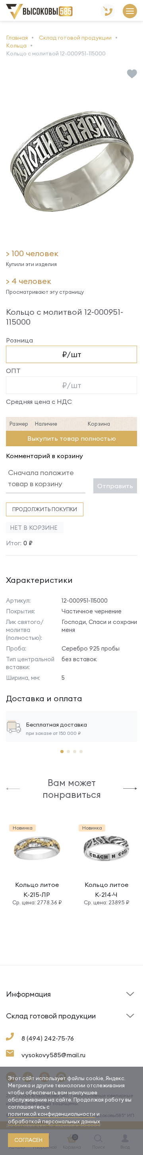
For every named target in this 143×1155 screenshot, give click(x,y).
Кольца (16, 1028)
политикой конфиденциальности (51, 1114)
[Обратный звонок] (107, 11)
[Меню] (130, 11)
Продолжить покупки (44, 509)
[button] (13, 788)
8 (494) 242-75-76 (47, 1038)
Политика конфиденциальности (100, 1022)
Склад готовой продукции (27, 999)
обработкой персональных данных (54, 1121)
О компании (22, 1026)
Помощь (86, 1006)
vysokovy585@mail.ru (53, 1055)
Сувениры (88, 1028)
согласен (28, 1140)
